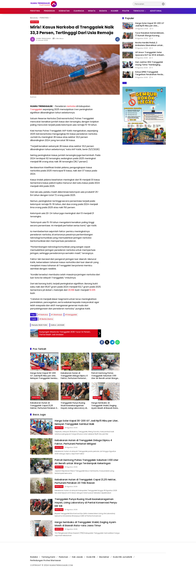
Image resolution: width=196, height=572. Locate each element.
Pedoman (63, 557)
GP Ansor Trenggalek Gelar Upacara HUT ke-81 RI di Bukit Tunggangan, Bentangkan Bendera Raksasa (149, 53)
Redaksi (34, 557)
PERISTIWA (34, 22)
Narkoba (44, 314)
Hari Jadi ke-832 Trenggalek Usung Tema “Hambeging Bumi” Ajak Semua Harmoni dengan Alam (149, 63)
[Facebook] (102, 342)
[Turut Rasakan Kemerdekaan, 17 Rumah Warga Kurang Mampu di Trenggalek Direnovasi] (127, 35)
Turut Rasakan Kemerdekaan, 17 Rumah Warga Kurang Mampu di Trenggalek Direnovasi (149, 34)
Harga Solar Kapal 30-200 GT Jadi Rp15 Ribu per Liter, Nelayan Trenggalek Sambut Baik (44, 376)
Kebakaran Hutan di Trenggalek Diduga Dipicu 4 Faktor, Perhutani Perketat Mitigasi (74, 376)
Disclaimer (104, 557)
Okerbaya (57, 314)
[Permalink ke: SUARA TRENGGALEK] (33, 39)
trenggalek (72, 314)
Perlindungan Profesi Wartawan (45, 560)
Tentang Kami (48, 557)
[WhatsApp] (117, 342)
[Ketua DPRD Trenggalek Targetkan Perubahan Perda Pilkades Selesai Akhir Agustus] (127, 74)
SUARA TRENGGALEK (43, 38)
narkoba (71, 106)
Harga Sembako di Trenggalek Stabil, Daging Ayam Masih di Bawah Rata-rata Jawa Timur (105, 406)
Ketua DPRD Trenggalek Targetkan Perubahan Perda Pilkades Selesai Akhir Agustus (149, 73)
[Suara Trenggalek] (48, 4)
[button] (163, 4)
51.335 (92, 290)
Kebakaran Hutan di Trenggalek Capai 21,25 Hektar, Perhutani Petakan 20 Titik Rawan (44, 406)
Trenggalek (36, 109)
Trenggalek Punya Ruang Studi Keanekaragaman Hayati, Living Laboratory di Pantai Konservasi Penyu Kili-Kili (74, 406)
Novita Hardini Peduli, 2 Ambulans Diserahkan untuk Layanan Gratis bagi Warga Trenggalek (149, 44)
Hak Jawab (77, 557)
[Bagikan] (117, 39)
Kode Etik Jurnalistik (122, 557)
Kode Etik (91, 557)
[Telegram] (112, 342)
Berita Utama (47, 319)
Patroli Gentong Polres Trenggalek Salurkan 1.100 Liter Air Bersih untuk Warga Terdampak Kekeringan (104, 376)
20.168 (71, 290)
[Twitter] (107, 342)
